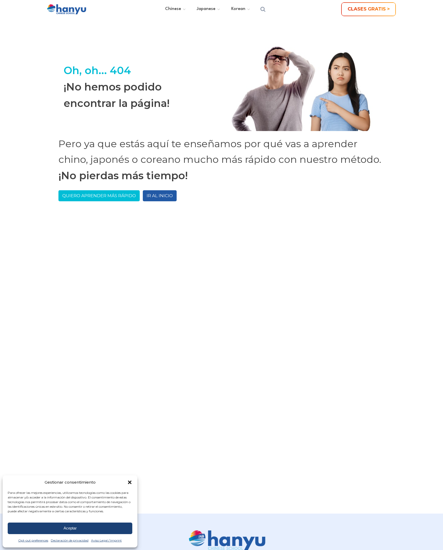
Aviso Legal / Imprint (106, 540)
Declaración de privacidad (69, 540)
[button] (129, 482)
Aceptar (70, 528)
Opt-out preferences (33, 540)
